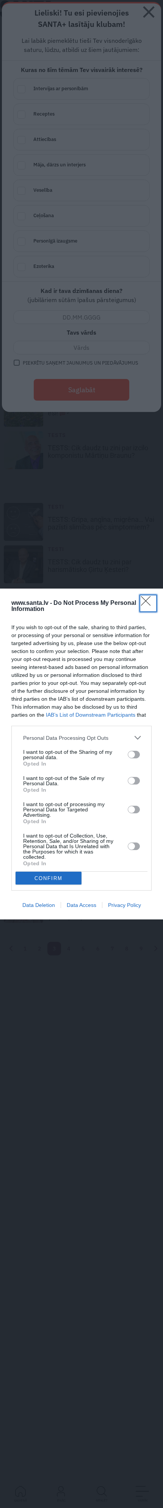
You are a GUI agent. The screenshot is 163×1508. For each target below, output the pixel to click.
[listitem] (81, 738)
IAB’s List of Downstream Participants (90, 715)
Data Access (81, 905)
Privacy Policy (124, 905)
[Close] (148, 603)
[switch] (134, 754)
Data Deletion (38, 905)
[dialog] (81, 754)
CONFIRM (48, 878)
